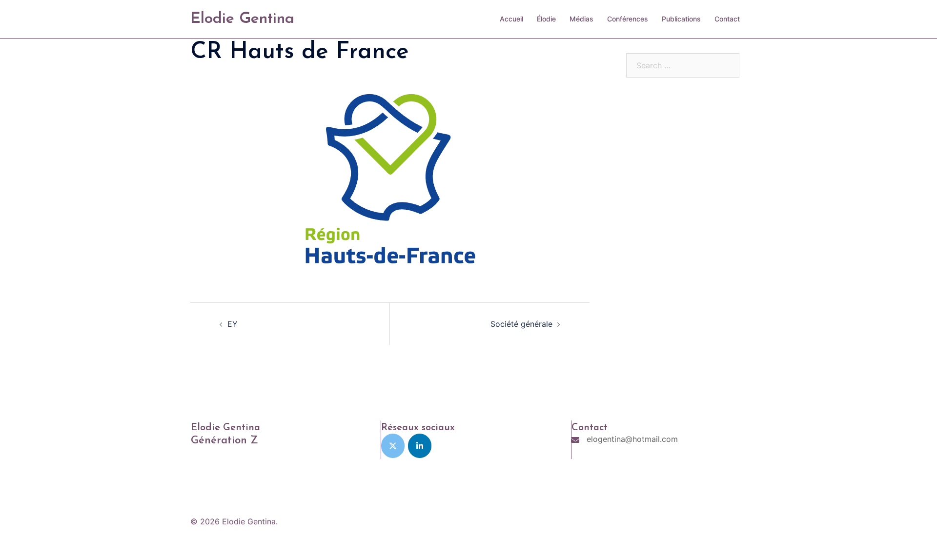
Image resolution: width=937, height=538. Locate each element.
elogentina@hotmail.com (632, 439)
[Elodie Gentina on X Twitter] (393, 446)
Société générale (521, 324)
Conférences (627, 19)
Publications (681, 19)
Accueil (511, 19)
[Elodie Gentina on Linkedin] (419, 446)
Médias (581, 19)
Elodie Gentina (242, 19)
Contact (727, 19)
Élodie (546, 19)
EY (232, 324)
